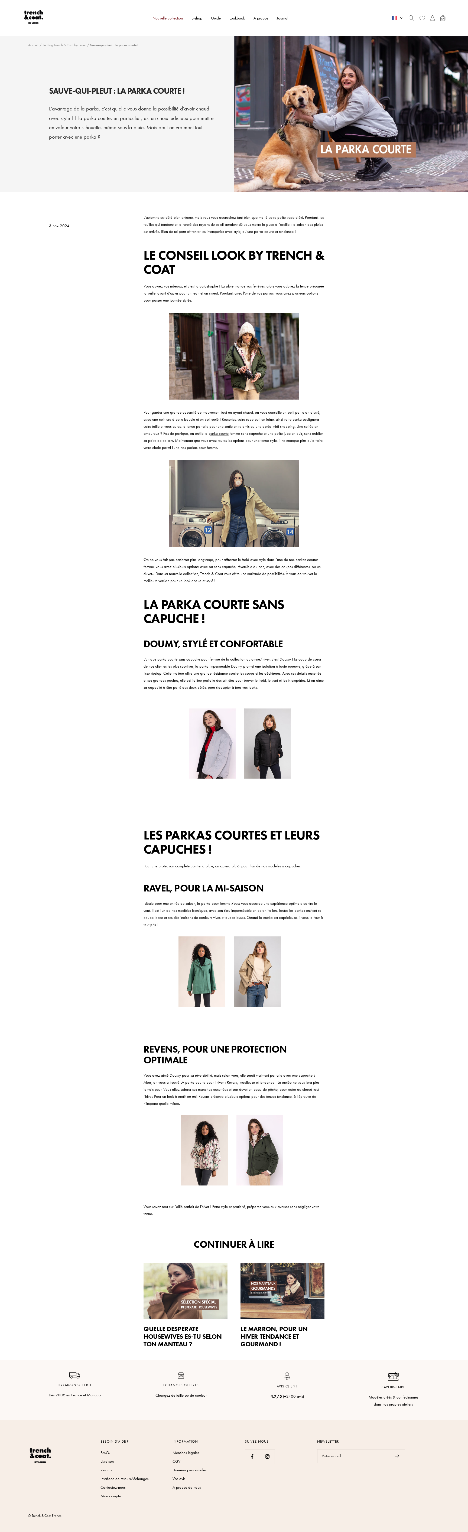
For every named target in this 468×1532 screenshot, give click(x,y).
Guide (216, 18)
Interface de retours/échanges (124, 1478)
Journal (282, 18)
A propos (260, 18)
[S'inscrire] (397, 1456)
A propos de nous (187, 1487)
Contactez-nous (112, 1487)
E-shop (196, 18)
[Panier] (443, 18)
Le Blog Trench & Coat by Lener (64, 45)
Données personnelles (189, 1470)
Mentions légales (186, 1452)
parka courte (219, 433)
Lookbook (237, 18)
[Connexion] (432, 18)
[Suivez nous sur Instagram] (267, 1456)
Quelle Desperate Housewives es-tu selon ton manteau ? (183, 1336)
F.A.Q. (105, 1452)
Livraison (107, 1461)
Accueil (33, 45)
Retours (106, 1470)
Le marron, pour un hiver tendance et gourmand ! (274, 1336)
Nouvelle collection (167, 18)
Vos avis (179, 1478)
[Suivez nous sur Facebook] (252, 1456)
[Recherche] (411, 18)
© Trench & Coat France (44, 1516)
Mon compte (110, 1496)
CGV (176, 1461)
